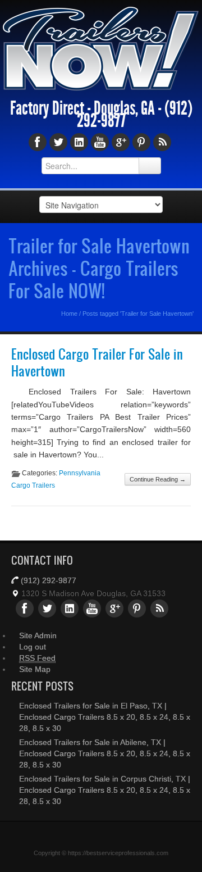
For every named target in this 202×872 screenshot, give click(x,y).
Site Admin (38, 645)
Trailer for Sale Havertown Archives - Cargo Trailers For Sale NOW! (99, 278)
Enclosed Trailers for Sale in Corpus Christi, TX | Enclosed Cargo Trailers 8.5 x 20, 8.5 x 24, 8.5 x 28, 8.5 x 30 (104, 799)
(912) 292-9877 (48, 590)
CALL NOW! (158, 17)
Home (69, 323)
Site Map (34, 678)
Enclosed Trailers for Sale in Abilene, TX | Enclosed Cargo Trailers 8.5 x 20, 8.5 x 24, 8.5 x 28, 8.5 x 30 (104, 763)
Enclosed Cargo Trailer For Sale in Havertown (97, 372)
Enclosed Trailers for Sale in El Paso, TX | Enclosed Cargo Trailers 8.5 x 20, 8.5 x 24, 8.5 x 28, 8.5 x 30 (104, 726)
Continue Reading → (158, 489)
